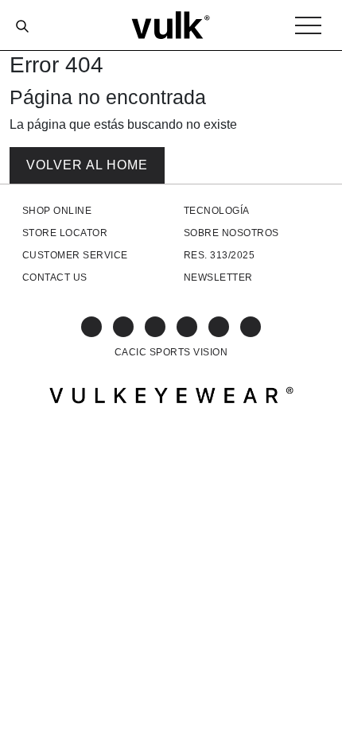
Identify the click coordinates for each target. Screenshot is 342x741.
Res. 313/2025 (219, 255)
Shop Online (56, 210)
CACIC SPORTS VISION (171, 352)
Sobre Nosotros (231, 233)
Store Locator (64, 233)
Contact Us (54, 277)
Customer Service (75, 255)
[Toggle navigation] (308, 25)
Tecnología (217, 210)
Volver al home (87, 165)
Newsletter (218, 277)
